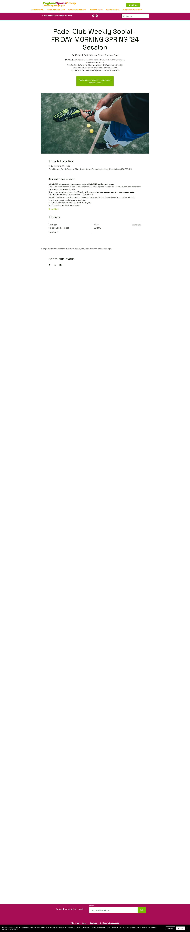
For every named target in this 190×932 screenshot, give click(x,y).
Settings (170, 928)
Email (91, 905)
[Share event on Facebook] (50, 265)
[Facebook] (93, 16)
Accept (180, 928)
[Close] (187, 928)
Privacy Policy (13, 929)
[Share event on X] (55, 265)
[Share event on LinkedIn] (60, 265)
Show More (54, 209)
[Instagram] (97, 16)
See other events (95, 83)
